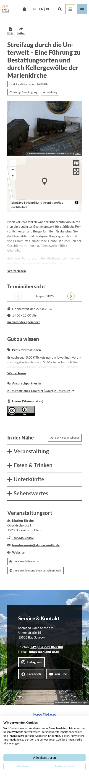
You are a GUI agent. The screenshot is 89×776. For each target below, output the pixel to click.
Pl (35, 9)
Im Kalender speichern (23, 322)
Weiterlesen (16, 271)
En (41, 9)
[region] (44, 184)
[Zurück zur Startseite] (5, 9)
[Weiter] (71, 296)
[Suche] (59, 9)
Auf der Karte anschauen (65, 437)
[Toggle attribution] (76, 202)
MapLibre (17, 202)
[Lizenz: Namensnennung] (21, 414)
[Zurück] (18, 296)
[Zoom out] (13, 169)
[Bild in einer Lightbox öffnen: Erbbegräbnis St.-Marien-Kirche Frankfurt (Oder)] (44, 128)
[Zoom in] (13, 163)
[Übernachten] (82, 9)
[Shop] (24, 9)
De (48, 9)
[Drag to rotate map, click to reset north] (13, 176)
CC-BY (78, 154)
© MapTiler (32, 202)
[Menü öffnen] (70, 9)
